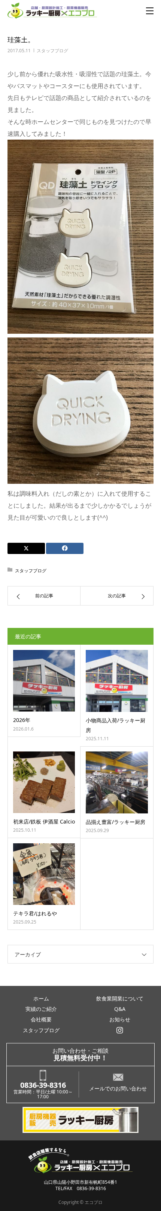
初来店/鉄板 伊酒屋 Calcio (44, 821)
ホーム (41, 998)
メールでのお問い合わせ (118, 1088)
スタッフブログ (52, 50)
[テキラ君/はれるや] (44, 874)
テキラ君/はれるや (35, 913)
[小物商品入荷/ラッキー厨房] (117, 681)
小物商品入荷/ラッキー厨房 (115, 725)
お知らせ (119, 1019)
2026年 (21, 719)
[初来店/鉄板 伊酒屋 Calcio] (44, 782)
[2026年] (44, 681)
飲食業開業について (119, 998)
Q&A (119, 1008)
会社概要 (41, 1019)
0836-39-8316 (43, 1085)
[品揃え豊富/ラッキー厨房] (117, 782)
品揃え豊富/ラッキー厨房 (115, 821)
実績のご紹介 (41, 1008)
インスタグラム (119, 1030)
